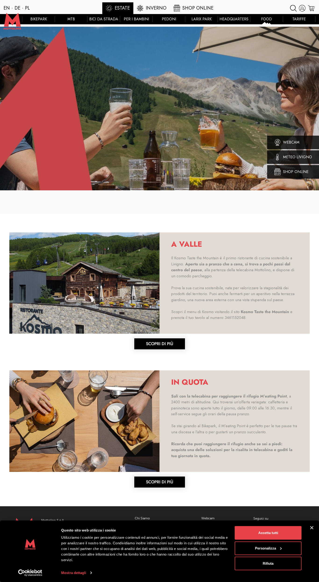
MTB (71, 19)
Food (266, 19)
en (7, 8)
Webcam (208, 518)
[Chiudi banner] (311, 527)
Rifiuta (268, 563)
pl (27, 8)
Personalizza (265, 548)
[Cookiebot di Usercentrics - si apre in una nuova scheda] (30, 572)
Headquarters (234, 19)
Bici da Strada (103, 19)
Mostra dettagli (73, 573)
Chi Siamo (142, 518)
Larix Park (201, 19)
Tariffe (299, 19)
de (17, 8)
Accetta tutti (268, 533)
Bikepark (38, 19)
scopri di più (159, 344)
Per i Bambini (136, 19)
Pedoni (169, 19)
